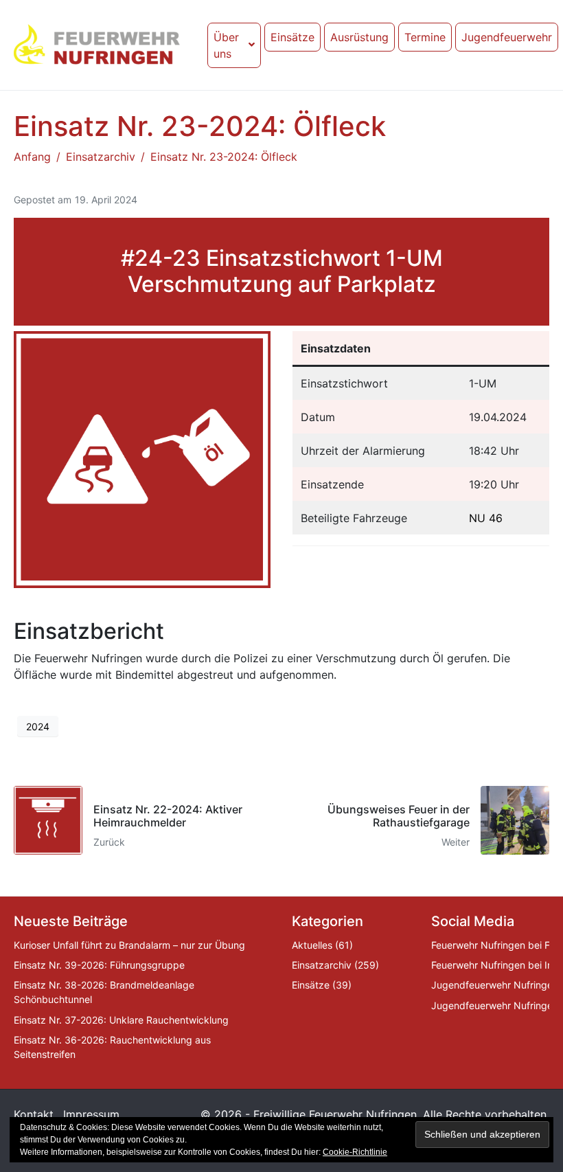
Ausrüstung (359, 37)
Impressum (91, 1114)
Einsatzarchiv (322, 965)
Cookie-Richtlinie (355, 1152)
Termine (425, 37)
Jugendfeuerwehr (506, 37)
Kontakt (34, 1114)
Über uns (226, 45)
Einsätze (292, 37)
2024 (37, 726)
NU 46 (486, 518)
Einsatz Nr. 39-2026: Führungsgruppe (99, 965)
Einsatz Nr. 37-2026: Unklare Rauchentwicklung (121, 1020)
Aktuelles (312, 945)
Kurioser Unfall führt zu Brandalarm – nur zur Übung (129, 945)
